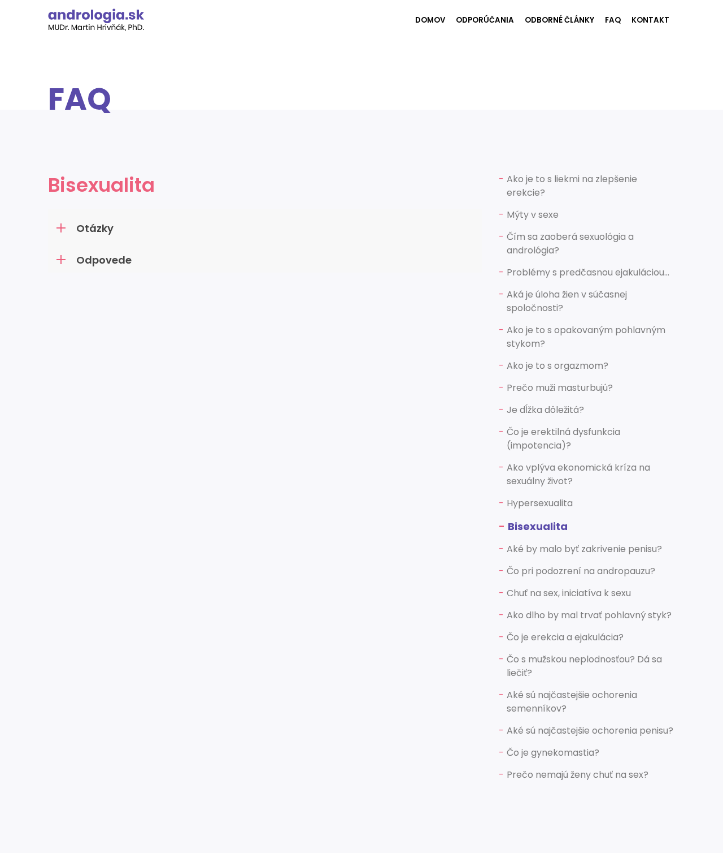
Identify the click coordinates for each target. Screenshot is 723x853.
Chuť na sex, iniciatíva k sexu (569, 593)
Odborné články (559, 20)
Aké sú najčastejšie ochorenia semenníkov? (572, 701)
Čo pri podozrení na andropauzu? (581, 571)
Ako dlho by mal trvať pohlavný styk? (589, 615)
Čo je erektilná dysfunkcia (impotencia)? (563, 438)
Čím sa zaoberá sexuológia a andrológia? (570, 243)
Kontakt (650, 20)
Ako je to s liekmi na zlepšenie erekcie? (572, 186)
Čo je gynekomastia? (553, 752)
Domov (430, 20)
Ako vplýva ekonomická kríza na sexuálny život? (578, 474)
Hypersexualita (540, 503)
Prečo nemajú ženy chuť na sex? (577, 774)
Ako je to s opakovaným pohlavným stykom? (586, 337)
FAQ (613, 20)
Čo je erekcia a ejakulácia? (565, 637)
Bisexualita (538, 526)
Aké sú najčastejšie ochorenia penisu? (590, 730)
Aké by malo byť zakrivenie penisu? (584, 548)
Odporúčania (485, 20)
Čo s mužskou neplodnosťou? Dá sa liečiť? (584, 666)
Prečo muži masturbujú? (560, 387)
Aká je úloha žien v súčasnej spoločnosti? (567, 301)
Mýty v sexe (533, 214)
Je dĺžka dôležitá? (545, 409)
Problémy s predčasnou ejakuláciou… (588, 272)
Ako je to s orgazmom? (557, 365)
